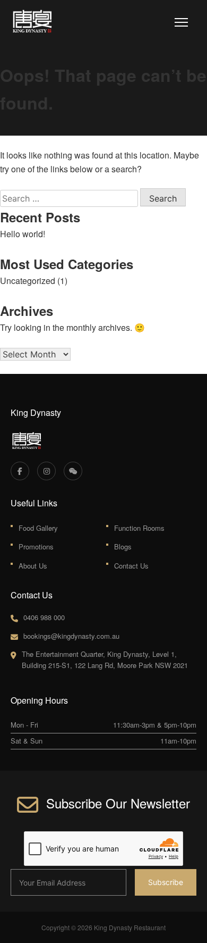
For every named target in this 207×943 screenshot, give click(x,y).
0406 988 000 (44, 617)
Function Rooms (139, 528)
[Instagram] (46, 471)
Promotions (36, 546)
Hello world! (22, 234)
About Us (33, 566)
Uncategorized (27, 280)
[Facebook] (20, 471)
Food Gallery (38, 528)
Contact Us (131, 566)
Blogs (123, 546)
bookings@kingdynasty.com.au (71, 636)
